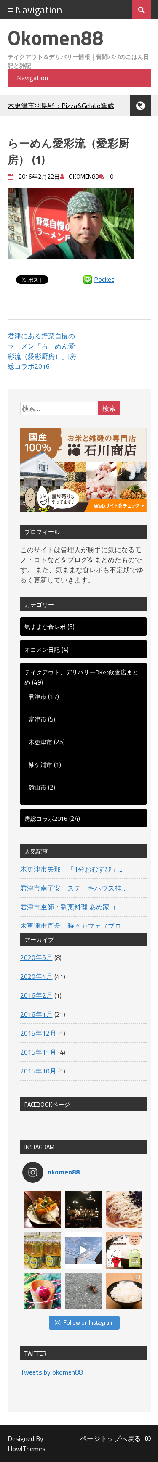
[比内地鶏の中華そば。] (124, 1209)
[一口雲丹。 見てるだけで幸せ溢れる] (42, 1209)
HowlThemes (27, 1448)
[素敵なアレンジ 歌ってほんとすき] (83, 1250)
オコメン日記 (42, 649)
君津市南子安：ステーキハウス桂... (72, 888)
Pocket (104, 279)
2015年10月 (38, 1071)
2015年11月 (38, 1052)
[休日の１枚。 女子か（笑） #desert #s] (42, 1291)
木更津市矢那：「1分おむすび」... (71, 869)
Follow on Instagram (89, 1322)
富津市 (37, 719)
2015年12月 (38, 1033)
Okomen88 (56, 37)
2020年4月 (36, 976)
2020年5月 (36, 957)
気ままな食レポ (45, 626)
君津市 (37, 696)
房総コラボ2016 (45, 818)
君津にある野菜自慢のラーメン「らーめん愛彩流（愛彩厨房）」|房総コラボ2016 (42, 351)
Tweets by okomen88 (51, 1372)
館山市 (37, 787)
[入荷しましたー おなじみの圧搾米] (42, 1250)
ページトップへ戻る (110, 1438)
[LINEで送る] (87, 279)
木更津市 (40, 742)
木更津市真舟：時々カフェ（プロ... (72, 926)
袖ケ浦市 (40, 764)
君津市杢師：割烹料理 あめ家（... (70, 907)
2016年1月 (36, 1014)
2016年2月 (36, 995)
